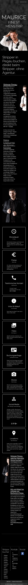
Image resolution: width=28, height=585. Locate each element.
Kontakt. (11, 126)
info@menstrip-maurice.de (16, 559)
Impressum (19, 584)
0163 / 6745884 (13, 291)
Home (9, 581)
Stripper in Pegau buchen (17, 581)
